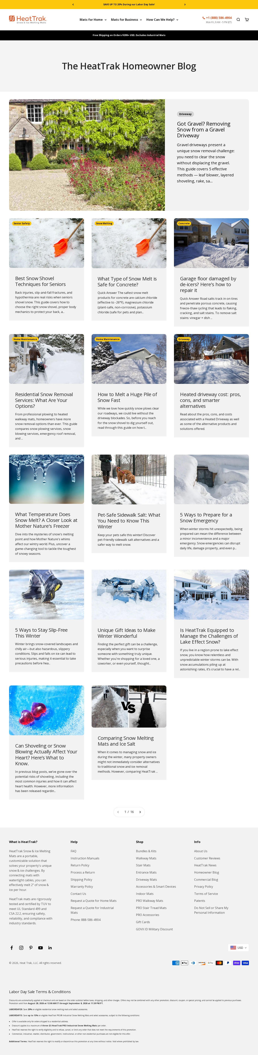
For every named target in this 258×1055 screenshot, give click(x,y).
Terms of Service (206, 894)
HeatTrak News (205, 865)
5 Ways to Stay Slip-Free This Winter (41, 632)
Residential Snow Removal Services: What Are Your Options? (44, 400)
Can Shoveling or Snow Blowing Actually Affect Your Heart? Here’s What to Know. (46, 754)
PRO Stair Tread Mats (151, 908)
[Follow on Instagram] (21, 947)
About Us (200, 851)
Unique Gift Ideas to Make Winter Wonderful (127, 633)
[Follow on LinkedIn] (50, 947)
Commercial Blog (206, 880)
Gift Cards (143, 922)
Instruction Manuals (85, 858)
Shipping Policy (81, 880)
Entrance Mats (146, 872)
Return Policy (80, 865)
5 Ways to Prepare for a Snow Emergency (206, 517)
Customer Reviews (207, 858)
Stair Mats (143, 865)
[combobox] (238, 948)
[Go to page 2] (140, 812)
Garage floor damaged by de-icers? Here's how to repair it (208, 284)
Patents (199, 901)
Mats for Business (124, 20)
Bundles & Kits (146, 851)
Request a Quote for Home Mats (94, 901)
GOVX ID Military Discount (154, 929)
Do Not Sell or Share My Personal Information (211, 910)
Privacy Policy (203, 886)
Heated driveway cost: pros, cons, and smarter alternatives (210, 400)
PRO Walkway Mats (149, 901)
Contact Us (78, 894)
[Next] (185, 4)
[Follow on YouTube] (40, 947)
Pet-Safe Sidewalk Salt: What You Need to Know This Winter (129, 520)
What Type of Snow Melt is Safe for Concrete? (127, 281)
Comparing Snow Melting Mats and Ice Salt (126, 741)
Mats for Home (91, 20)
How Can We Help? (160, 20)
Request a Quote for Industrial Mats (92, 910)
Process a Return (83, 872)
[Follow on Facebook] (11, 947)
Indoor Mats (145, 894)
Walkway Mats (146, 858)
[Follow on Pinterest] (30, 947)
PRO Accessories (147, 915)
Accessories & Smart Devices (156, 886)
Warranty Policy (82, 886)
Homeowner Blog (206, 872)
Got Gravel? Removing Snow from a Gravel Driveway (203, 129)
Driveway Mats (146, 880)
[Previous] (73, 4)
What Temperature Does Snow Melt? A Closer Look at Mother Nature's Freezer (46, 520)
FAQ (73, 851)
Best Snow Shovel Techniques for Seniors (40, 281)
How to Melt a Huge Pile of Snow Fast (127, 397)
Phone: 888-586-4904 (85, 920)
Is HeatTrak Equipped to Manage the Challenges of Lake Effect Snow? (209, 636)
